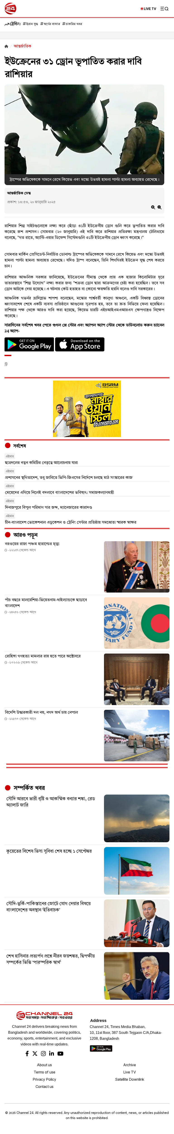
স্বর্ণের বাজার (52, 24)
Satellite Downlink (129, 1079)
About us (44, 1065)
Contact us (44, 1086)
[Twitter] (35, 1054)
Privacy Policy (44, 1079)
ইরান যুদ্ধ (32, 24)
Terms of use (44, 1072)
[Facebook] (27, 1054)
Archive (129, 1065)
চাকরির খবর (74, 24)
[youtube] (60, 1054)
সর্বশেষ (19, 446)
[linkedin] (51, 1054)
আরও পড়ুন (25, 535)
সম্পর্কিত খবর (28, 788)
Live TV (129, 1072)
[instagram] (43, 1054)
